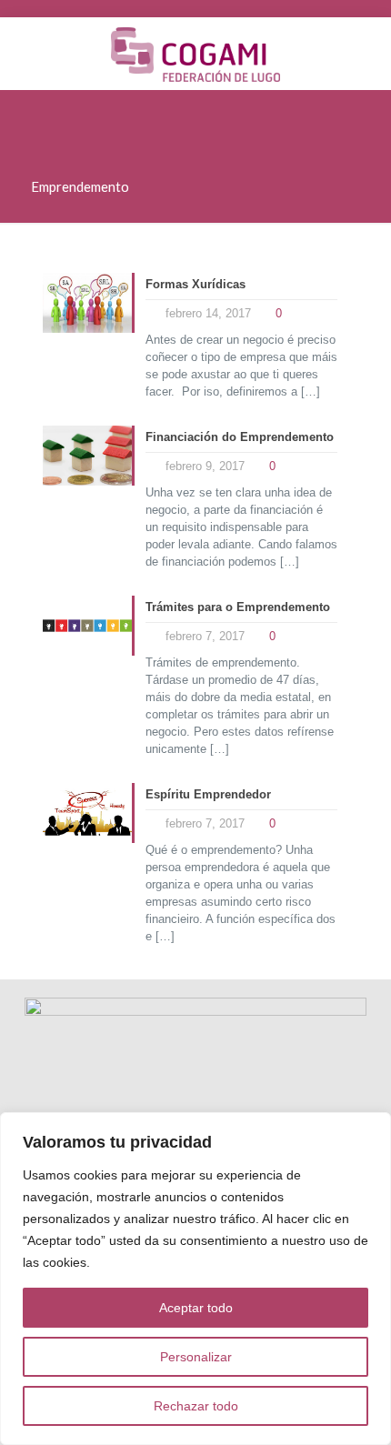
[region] (195, 1278)
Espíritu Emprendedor (208, 794)
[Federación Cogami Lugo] (195, 53)
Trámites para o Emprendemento (237, 607)
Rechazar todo (196, 1406)
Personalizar (196, 1357)
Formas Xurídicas (195, 284)
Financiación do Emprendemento (239, 437)
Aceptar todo (196, 1307)
